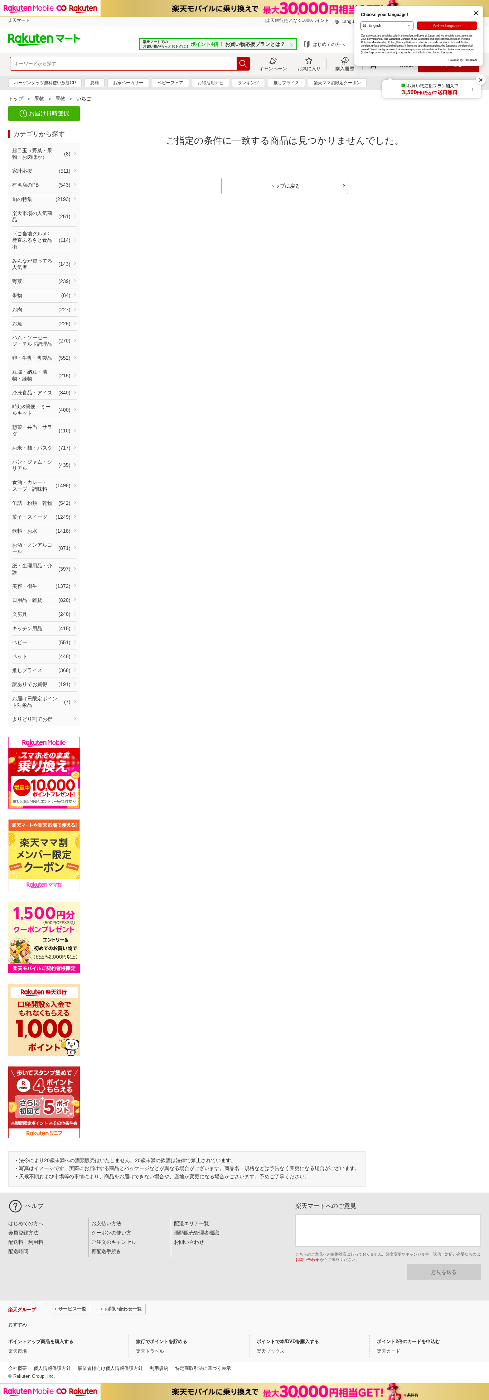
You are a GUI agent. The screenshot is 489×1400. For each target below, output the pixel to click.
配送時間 (18, 1251)
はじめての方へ (329, 44)
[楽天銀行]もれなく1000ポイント (297, 20)
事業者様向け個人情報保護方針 (110, 1368)
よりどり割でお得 (32, 719)
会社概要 (17, 1368)
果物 (39, 98)
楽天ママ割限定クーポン (337, 82)
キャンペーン (273, 68)
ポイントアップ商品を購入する (40, 1341)
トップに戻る (285, 186)
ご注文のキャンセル (113, 1242)
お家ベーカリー (128, 82)
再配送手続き (106, 1251)
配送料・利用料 (25, 1242)
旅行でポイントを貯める (161, 1341)
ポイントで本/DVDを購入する (288, 1341)
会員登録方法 (23, 1233)
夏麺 (94, 82)
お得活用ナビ (210, 82)
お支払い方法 (106, 1223)
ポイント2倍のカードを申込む (408, 1341)
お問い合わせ (189, 1242)
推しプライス (286, 82)
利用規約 (159, 1368)
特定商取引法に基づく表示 (203, 1368)
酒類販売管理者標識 (196, 1233)
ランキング (248, 82)
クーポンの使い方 (111, 1233)
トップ (15, 98)
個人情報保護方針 (52, 1368)
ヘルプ (34, 1206)
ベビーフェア (170, 82)
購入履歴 (344, 68)
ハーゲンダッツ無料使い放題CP (45, 82)
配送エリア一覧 (191, 1223)
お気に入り (309, 68)
